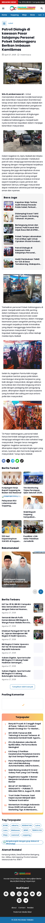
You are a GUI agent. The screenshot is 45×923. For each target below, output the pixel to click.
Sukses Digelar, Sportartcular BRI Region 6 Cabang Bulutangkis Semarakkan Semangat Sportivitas (16, 673)
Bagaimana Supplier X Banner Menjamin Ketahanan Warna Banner (23, 779)
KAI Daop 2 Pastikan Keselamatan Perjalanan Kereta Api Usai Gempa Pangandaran (24, 754)
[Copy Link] (22, 461)
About (14, 907)
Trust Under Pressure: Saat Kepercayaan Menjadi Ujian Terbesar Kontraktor (22, 798)
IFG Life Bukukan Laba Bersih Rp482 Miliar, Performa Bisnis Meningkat (23, 744)
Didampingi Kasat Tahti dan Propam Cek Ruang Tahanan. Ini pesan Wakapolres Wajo (26, 216)
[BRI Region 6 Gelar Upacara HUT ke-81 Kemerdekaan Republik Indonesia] (38, 648)
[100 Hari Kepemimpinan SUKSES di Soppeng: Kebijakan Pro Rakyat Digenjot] (12, 526)
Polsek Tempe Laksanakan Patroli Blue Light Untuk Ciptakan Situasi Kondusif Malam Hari (28, 239)
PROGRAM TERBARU (25, 920)
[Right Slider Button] (42, 14)
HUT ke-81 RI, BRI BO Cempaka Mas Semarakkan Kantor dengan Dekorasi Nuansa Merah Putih (16, 607)
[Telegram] (13, 461)
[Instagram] (19, 893)
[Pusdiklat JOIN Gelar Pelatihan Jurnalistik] (33, 526)
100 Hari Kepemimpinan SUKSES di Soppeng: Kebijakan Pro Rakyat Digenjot (11, 539)
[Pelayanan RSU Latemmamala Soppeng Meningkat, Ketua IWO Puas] (12, 497)
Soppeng (15, 15)
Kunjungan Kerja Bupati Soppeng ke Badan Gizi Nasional (11, 490)
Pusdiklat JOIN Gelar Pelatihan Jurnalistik (31, 539)
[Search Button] (41, 8)
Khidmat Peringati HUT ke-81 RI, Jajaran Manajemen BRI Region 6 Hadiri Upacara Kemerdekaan (16, 633)
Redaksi (30, 907)
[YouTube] (25, 893)
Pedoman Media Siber (22, 912)
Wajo (24, 15)
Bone (32, 15)
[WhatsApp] (17, 461)
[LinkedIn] (19, 900)
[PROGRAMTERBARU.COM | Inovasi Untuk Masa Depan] (22, 8)
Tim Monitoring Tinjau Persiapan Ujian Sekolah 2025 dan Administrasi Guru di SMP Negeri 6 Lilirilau (32, 490)
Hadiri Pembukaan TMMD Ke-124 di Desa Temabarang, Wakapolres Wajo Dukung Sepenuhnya (28, 261)
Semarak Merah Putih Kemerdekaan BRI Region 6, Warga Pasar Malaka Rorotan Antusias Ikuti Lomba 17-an (16, 620)
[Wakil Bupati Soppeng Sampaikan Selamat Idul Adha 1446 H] (33, 502)
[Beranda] (4, 23)
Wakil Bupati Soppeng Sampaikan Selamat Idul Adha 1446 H (32, 514)
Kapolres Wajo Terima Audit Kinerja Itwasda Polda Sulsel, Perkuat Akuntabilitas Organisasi (27, 205)
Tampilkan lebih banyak (22, 687)
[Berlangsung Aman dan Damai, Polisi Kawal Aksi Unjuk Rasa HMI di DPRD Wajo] (8, 228)
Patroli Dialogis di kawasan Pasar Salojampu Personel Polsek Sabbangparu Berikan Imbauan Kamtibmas (25, 250)
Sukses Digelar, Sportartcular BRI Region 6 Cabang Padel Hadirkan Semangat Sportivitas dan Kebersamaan (17, 660)
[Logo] (22, 874)
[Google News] (32, 893)
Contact (21, 907)
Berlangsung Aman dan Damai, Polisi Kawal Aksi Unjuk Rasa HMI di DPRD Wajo (27, 227)
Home (4, 15)
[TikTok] (39, 893)
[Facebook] (3, 461)
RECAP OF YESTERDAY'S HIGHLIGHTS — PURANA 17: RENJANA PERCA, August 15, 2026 (24, 788)
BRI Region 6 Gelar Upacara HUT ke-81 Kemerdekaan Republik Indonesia (15, 647)
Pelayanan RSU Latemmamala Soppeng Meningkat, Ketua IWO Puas (10, 503)
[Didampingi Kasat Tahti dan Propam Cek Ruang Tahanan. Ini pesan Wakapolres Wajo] (8, 217)
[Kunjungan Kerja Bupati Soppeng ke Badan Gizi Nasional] (12, 478)
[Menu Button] (3, 8)
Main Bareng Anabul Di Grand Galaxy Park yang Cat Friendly (23, 771)
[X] (8, 461)
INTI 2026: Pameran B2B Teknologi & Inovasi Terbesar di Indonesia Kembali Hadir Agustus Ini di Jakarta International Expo (25, 735)
